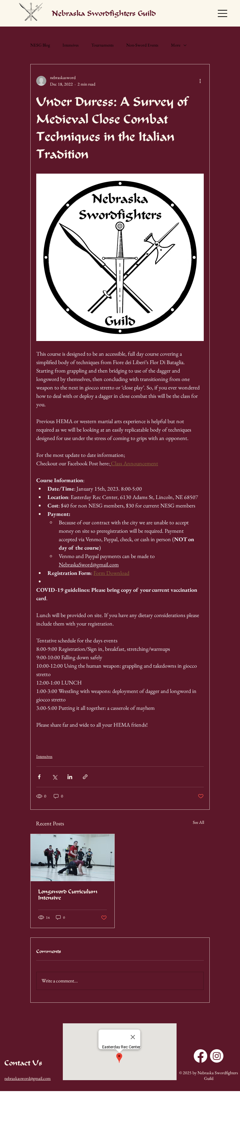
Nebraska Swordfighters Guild (104, 13)
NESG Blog (40, 45)
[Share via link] (85, 777)
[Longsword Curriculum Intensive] (72, 857)
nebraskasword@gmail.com (27, 1078)
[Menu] (223, 13)
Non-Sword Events (142, 45)
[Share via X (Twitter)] (55, 777)
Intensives (70, 45)
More (175, 45)
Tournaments (102, 45)
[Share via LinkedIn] (70, 777)
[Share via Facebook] (39, 777)
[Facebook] (200, 1056)
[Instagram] (216, 1056)
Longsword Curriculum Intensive (68, 894)
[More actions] (200, 81)
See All (198, 822)
